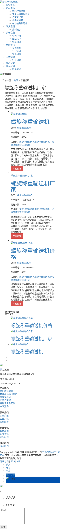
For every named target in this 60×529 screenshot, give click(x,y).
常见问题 (16, 53)
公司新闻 (16, 47)
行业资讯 (16, 50)
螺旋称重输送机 (30, 121)
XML (19, 461)
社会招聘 (16, 59)
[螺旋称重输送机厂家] (22, 175)
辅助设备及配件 (19, 23)
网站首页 (10, 4)
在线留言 (10, 63)
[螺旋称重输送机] (19, 113)
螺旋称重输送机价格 (20, 144)
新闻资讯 (10, 44)
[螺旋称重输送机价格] (22, 242)
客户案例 (10, 26)
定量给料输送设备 (21, 14)
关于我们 (10, 32)
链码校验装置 (18, 11)
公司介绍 (16, 35)
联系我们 (10, 66)
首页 (16, 80)
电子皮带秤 (17, 20)
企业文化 (16, 38)
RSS (12, 461)
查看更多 (4, 406)
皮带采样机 (17, 17)
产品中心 (10, 7)
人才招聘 (10, 56)
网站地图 (4, 461)
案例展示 (16, 29)
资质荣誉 (16, 41)
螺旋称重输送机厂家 (44, 141)
